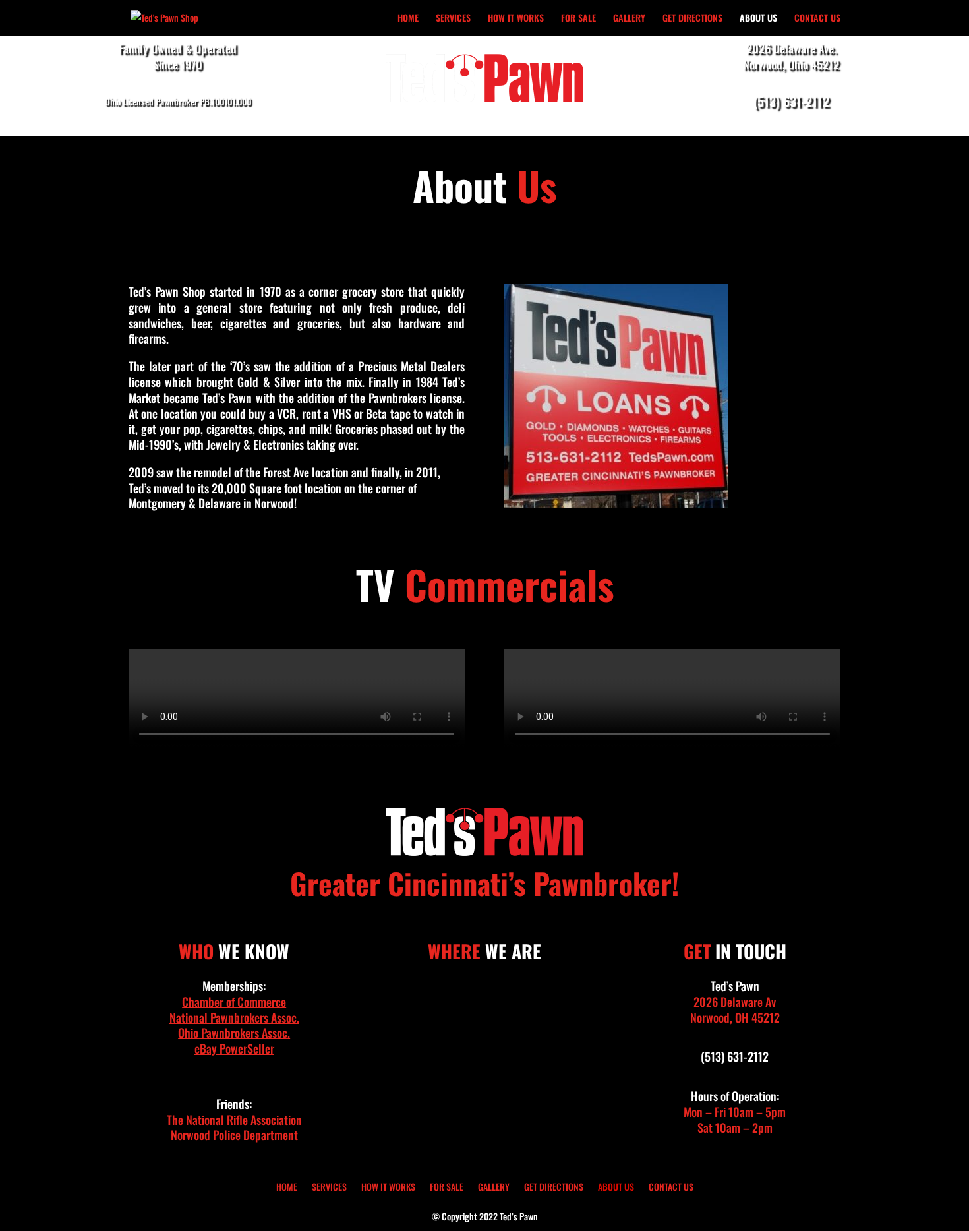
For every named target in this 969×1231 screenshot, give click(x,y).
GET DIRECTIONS (692, 18)
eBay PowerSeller (234, 1048)
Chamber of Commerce (234, 1001)
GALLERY (629, 18)
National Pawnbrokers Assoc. (234, 1017)
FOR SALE (578, 18)
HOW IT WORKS (516, 18)
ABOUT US (758, 18)
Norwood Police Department (234, 1134)
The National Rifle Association (234, 1119)
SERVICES (453, 18)
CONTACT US (817, 18)
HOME (408, 18)
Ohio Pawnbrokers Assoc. (234, 1032)
